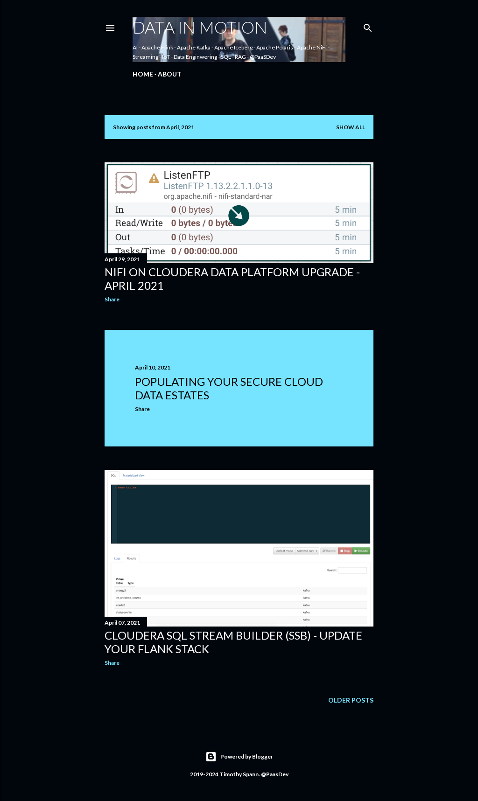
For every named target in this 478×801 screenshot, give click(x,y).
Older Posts (350, 700)
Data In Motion (200, 27)
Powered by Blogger (246, 756)
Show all (350, 127)
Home (143, 74)
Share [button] (112, 299)
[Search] (367, 26)
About (170, 74)
